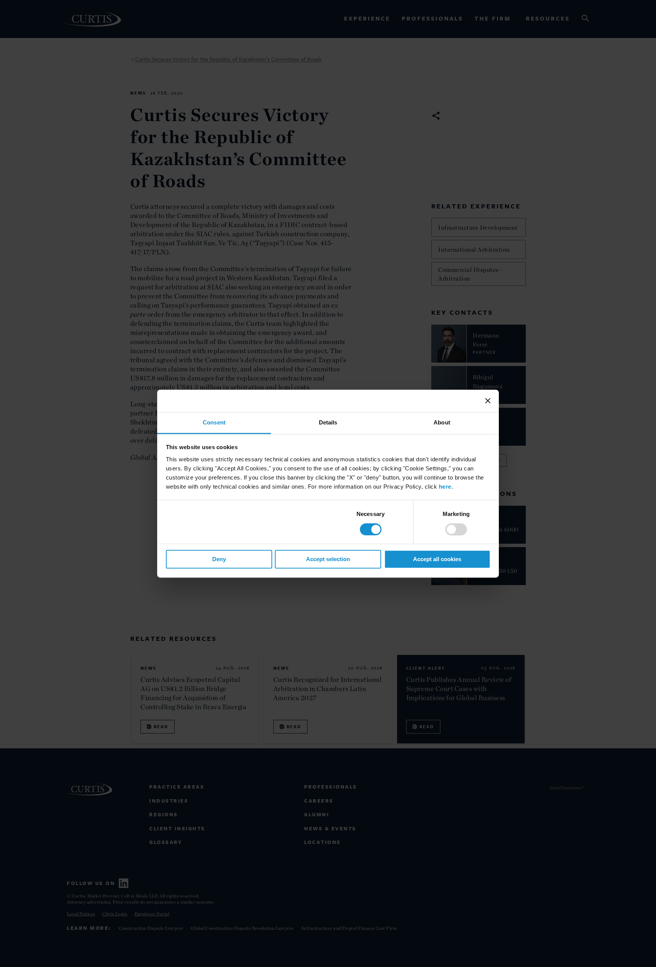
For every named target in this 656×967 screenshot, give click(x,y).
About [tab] (442, 422)
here (445, 486)
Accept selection (328, 559)
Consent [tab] (214, 422)
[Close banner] (487, 400)
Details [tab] (328, 422)
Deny (219, 559)
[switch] (456, 529)
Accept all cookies (437, 559)
